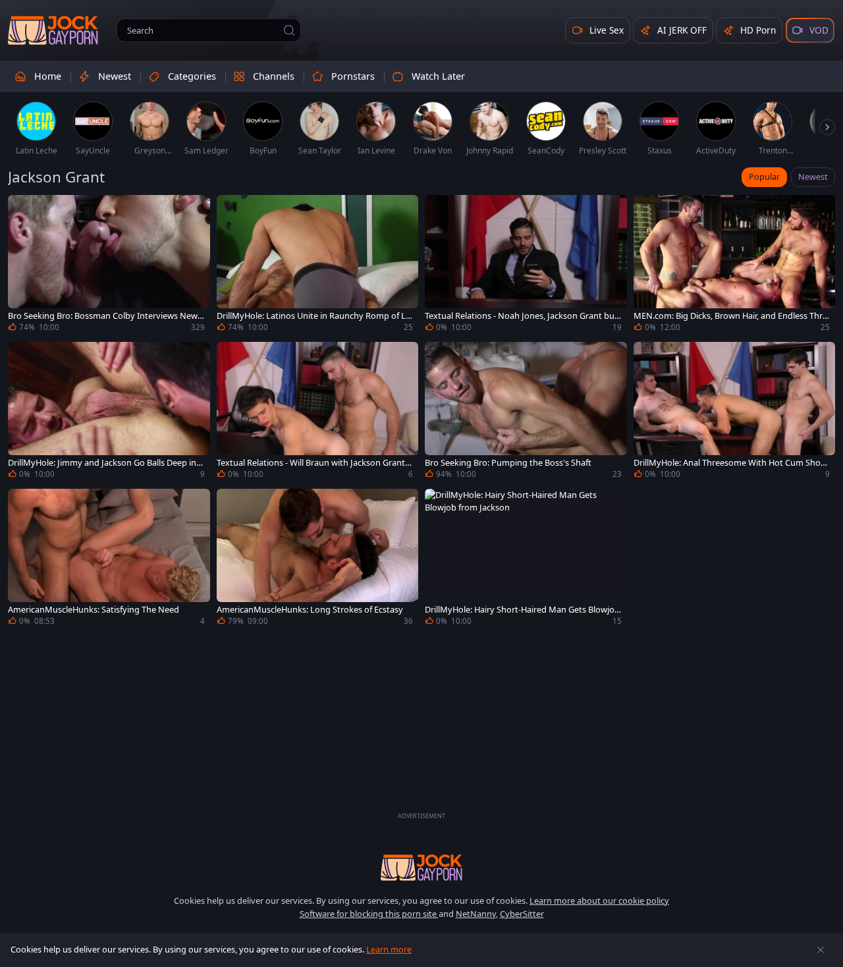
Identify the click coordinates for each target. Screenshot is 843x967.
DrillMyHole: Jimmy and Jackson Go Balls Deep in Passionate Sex (106, 463)
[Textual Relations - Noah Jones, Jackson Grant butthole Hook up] (526, 265)
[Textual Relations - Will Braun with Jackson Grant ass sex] (318, 412)
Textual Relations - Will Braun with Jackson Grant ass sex (314, 463)
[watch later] (23, 210)
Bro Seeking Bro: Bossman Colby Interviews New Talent (106, 316)
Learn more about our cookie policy (599, 900)
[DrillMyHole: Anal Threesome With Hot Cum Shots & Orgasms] (735, 412)
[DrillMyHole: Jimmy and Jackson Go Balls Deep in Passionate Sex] (109, 412)
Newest (813, 176)
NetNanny (476, 914)
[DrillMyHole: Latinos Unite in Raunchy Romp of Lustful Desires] (318, 265)
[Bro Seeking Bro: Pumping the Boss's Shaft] (526, 412)
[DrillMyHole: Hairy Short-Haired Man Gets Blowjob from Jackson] (526, 559)
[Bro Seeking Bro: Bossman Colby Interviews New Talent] (109, 265)
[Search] (289, 30)
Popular (764, 176)
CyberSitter (522, 914)
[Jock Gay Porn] (53, 30)
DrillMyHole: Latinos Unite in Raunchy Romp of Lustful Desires (314, 316)
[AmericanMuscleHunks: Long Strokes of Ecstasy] (318, 559)
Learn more (389, 949)
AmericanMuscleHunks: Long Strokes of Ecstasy (310, 610)
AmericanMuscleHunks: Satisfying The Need (93, 610)
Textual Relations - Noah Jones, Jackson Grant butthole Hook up (523, 316)
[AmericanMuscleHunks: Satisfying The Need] (109, 559)
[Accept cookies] (820, 950)
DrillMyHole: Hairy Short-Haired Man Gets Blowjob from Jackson (522, 610)
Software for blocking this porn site (369, 914)
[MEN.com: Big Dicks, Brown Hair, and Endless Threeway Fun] (735, 265)
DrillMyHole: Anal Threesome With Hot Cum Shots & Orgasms (731, 463)
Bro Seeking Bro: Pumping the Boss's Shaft (508, 463)
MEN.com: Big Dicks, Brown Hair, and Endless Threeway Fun (730, 316)
